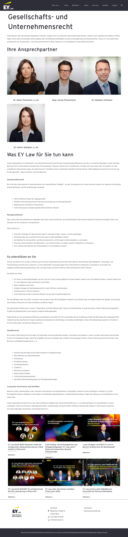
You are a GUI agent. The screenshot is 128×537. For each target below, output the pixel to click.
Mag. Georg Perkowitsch (64, 100)
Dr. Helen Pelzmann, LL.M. (26, 100)
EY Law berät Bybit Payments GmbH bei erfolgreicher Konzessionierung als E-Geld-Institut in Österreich (25, 447)
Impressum (88, 508)
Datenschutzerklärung (92, 511)
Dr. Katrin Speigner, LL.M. (26, 147)
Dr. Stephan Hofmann (102, 100)
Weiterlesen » (11, 455)
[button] (122, 5)
